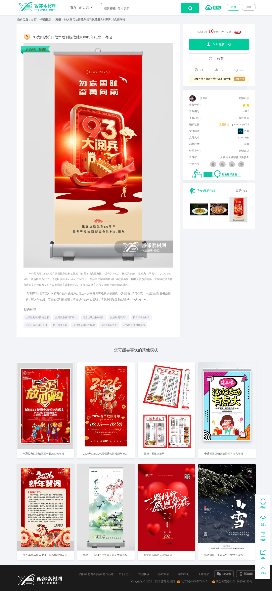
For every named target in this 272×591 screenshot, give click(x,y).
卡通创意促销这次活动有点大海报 (223, 453)
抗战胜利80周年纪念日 (37, 317)
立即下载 (50, 393)
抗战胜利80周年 (118, 317)
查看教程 (224, 124)
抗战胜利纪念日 (109, 325)
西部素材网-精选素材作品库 (96, 574)
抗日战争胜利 (60, 325)
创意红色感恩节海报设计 (158, 555)
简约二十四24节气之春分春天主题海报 (105, 555)
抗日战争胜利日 (141, 317)
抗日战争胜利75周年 (84, 325)
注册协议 (144, 574)
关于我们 (124, 574)
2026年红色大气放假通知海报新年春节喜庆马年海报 (113, 453)
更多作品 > (242, 190)
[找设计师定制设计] (220, 173)
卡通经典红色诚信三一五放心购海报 (43, 453)
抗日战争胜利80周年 (66, 317)
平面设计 (46, 19)
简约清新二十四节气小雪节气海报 (223, 555)
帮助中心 (183, 574)
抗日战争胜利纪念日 (36, 325)
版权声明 (163, 574)
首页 (73, 7)
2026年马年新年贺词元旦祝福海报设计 (45, 555)
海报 (58, 19)
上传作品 (203, 574)
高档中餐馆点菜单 (154, 453)
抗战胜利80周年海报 (134, 325)
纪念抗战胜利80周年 (93, 317)
